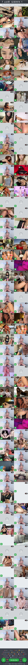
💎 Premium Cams (14, 657)
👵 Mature (13, 652)
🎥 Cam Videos (7, 661)
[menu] (3, 660)
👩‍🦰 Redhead (10, 654)
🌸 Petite (20, 654)
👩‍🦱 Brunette (4, 654)
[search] (24, 660)
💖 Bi (10, 655)
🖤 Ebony (11, 650)
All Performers (20, 663)
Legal (24, 663)
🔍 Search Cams (20, 661)
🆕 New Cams (15, 655)
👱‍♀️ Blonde (23, 652)
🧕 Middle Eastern (6, 652)
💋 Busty (24, 654)
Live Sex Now (14, 660)
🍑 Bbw (15, 654)
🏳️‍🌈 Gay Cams (21, 655)
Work (13, 663)
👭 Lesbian (6, 655)
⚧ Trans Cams (6, 657)
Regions (10, 663)
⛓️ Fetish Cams (22, 657)
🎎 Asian (6, 650)
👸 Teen (18, 652)
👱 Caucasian (21, 650)
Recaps (16, 663)
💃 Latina (15, 650)
